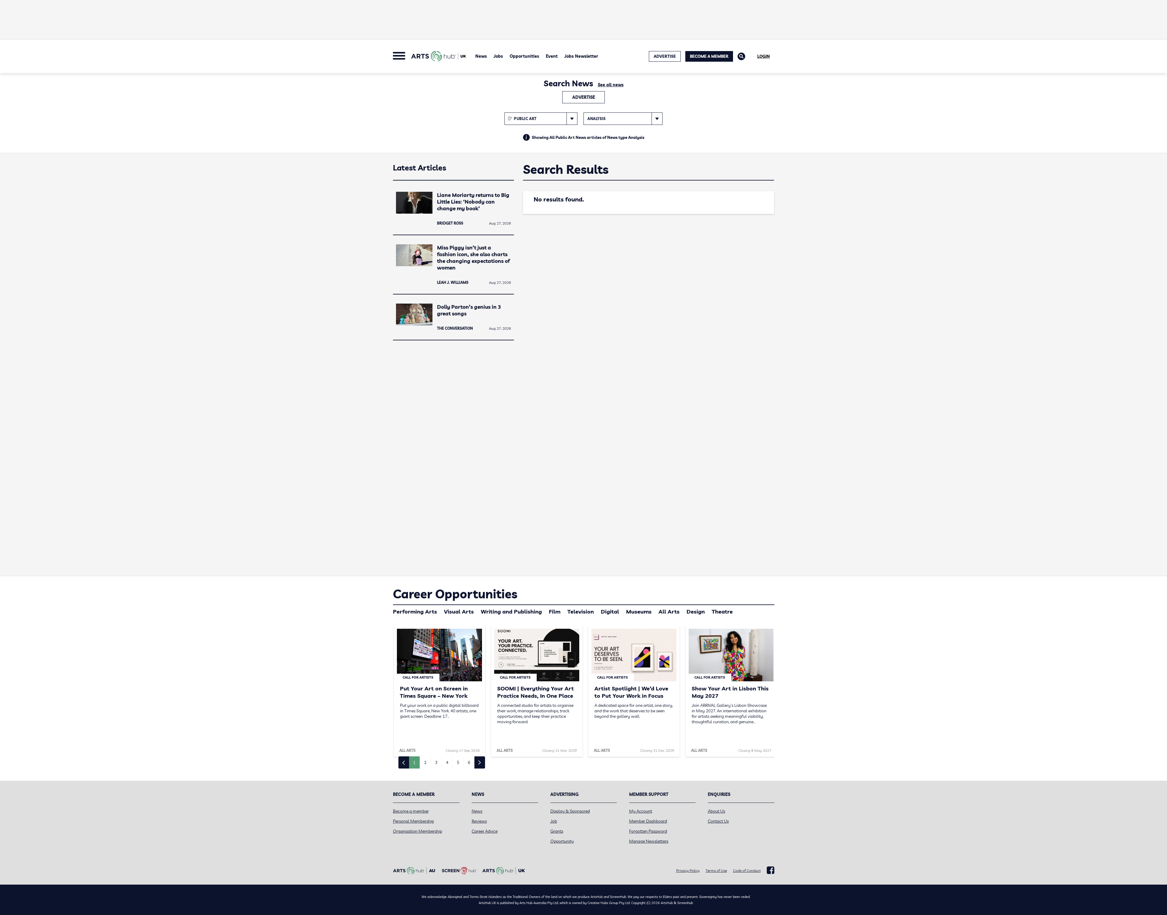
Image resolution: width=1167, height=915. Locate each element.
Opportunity (562, 841)
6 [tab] (469, 762)
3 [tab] (436, 762)
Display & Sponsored (570, 811)
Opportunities (524, 56)
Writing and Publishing (511, 611)
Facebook (770, 870)
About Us (716, 811)
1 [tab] (414, 762)
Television (580, 611)
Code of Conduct (747, 870)
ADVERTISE (665, 56)
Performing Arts (415, 611)
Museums (639, 611)
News (481, 56)
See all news (611, 85)
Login (763, 56)
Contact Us (718, 821)
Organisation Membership (417, 831)
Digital (610, 611)
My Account (640, 811)
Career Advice (484, 831)
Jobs (498, 56)
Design (696, 611)
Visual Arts (459, 611)
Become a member (411, 811)
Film (554, 611)
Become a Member (709, 56)
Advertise (583, 97)
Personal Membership (413, 821)
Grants (556, 831)
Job (553, 821)
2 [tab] (425, 762)
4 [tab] (447, 762)
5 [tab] (458, 762)
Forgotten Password (648, 831)
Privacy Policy (688, 870)
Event (552, 56)
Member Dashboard (648, 821)
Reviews (479, 821)
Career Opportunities (455, 593)
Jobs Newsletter (581, 56)
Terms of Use (716, 870)
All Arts (669, 611)
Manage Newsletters (648, 841)
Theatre (722, 611)
